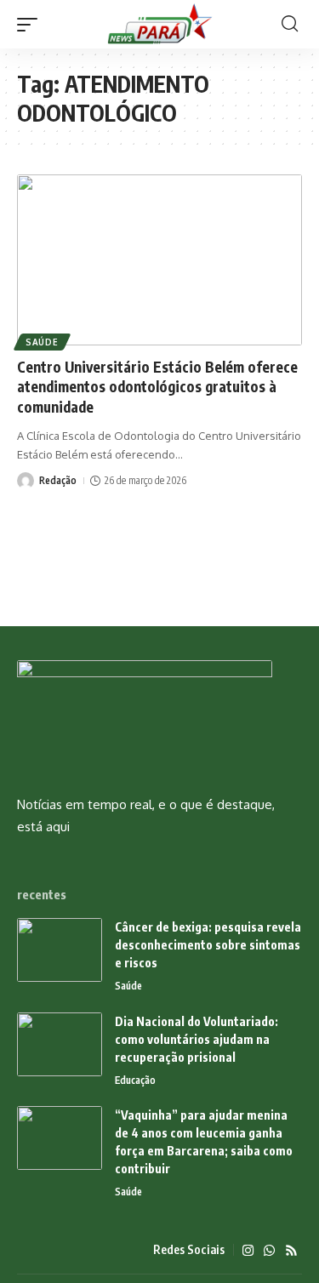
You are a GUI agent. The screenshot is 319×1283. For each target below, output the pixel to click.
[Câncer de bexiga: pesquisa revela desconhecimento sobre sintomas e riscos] (59, 950)
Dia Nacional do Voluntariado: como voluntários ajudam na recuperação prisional (196, 1039)
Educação (135, 1080)
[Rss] (291, 1251)
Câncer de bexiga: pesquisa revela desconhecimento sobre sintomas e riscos (208, 945)
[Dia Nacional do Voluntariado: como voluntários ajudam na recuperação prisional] (59, 1044)
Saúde (42, 342)
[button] (31, 24)
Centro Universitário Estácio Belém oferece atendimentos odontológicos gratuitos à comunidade (157, 387)
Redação (58, 480)
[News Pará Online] (160, 24)
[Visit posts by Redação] (25, 480)
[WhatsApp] (269, 1251)
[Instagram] (248, 1251)
